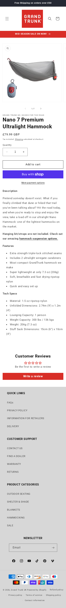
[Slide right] (41, 108)
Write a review (33, 376)
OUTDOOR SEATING (18, 493)
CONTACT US (15, 448)
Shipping (19, 139)
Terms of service (34, 595)
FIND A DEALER (16, 456)
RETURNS (12, 471)
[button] (7, 19)
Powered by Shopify (36, 590)
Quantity (7, 145)
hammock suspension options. (38, 238)
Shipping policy (53, 595)
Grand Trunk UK (19, 590)
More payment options (33, 183)
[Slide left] (25, 108)
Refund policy (56, 590)
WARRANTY (14, 464)
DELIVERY (13, 426)
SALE (10, 525)
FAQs (10, 402)
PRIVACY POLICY (17, 410)
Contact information (35, 600)
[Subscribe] (53, 548)
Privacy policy (15, 595)
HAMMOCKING (16, 517)
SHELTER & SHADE (18, 501)
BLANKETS (13, 509)
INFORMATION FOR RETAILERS (25, 418)
